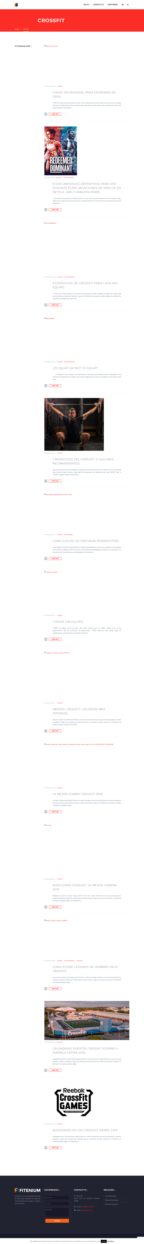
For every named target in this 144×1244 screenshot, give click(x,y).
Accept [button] (104, 1241)
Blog (86, 5)
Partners (113, 5)
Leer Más (55, 114)
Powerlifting (68, 534)
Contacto (98, 5)
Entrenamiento (69, 177)
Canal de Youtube (110, 1196)
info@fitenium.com (88, 1207)
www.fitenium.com (86, 1210)
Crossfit (59, 86)
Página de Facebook (111, 1200)
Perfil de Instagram (111, 1204)
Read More (110, 1241)
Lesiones (79, 961)
